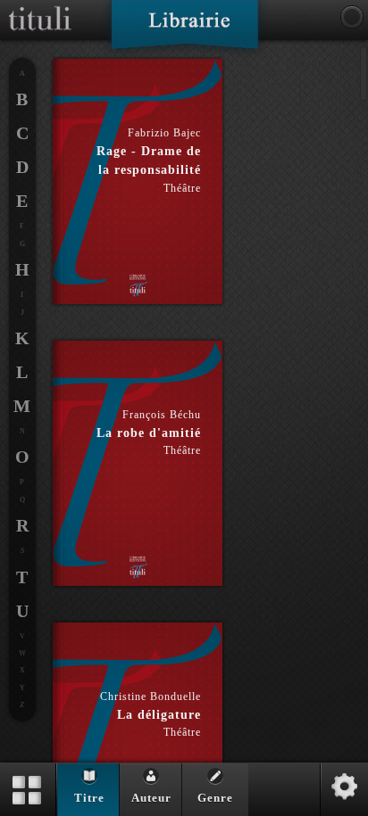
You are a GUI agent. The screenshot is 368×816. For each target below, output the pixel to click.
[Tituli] (40, 7)
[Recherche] (352, 17)
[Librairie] (184, 30)
